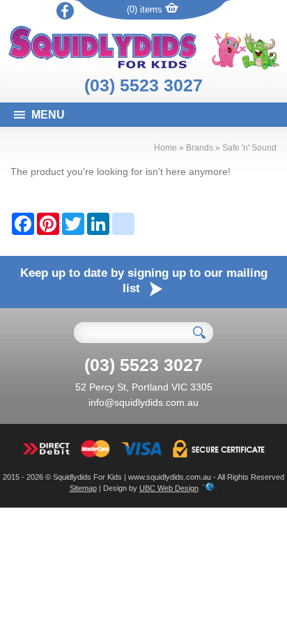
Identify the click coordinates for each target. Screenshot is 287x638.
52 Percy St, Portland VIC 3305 (143, 387)
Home (165, 148)
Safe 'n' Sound (249, 148)
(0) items (146, 9)
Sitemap (83, 488)
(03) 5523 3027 (143, 85)
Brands (199, 148)
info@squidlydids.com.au (143, 402)
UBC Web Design (169, 488)
